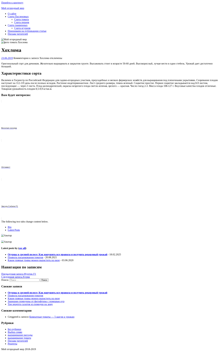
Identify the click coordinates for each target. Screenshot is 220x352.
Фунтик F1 (18, 274)
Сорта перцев (21, 22)
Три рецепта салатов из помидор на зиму (30, 304)
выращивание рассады (20, 335)
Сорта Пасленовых (18, 16)
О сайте (12, 13)
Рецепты (12, 343)
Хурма (15, 276)
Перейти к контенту (12, 2)
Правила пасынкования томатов (25, 257)
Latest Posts (14, 230)
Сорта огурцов (22, 28)
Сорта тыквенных (18, 25)
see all (22, 248)
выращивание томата (19, 338)
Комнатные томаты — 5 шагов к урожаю (51, 316)
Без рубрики (14, 329)
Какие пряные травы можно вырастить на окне (34, 260)
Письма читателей (18, 34)
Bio (9, 227)
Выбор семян (15, 332)
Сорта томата (21, 19)
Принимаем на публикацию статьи (27, 31)
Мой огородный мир (12, 8)
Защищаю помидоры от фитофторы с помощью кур (36, 301)
